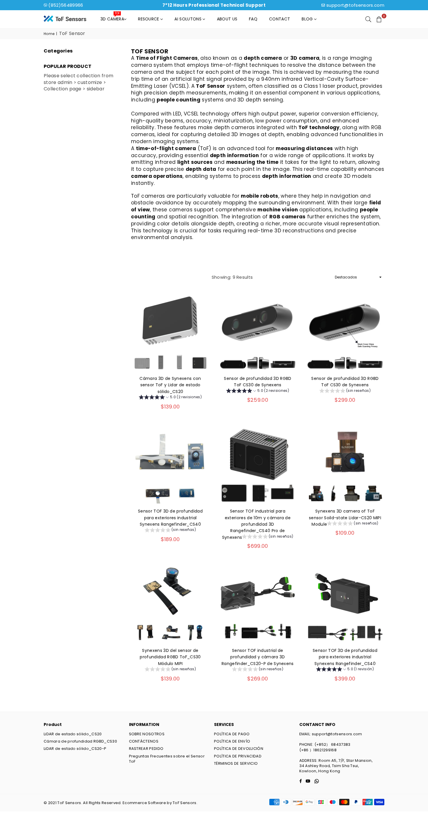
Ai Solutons (188, 19)
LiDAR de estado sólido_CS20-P (75, 748)
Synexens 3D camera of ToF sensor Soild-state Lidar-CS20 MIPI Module (345, 517)
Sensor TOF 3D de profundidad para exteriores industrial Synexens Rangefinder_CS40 (170, 517)
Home (49, 33)
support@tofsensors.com (355, 5)
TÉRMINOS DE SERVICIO (236, 763)
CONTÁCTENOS (144, 741)
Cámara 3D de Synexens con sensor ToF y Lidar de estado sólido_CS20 (170, 385)
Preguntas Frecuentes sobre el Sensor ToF (167, 758)
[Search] (368, 19)
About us (227, 19)
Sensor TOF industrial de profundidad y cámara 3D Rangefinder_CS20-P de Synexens (258, 657)
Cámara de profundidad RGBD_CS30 (80, 741)
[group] (170, 398)
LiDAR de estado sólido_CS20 (73, 734)
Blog (308, 19)
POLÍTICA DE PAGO (232, 734)
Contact (279, 19)
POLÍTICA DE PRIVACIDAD (237, 756)
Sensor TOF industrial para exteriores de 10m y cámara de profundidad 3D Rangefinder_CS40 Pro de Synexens (256, 524)
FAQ (253, 19)
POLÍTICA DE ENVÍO (232, 741)
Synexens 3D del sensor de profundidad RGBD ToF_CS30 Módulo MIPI (170, 657)
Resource (149, 19)
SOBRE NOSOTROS (147, 734)
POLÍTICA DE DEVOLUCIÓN (238, 748)
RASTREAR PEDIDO (146, 748)
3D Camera (112, 17)
